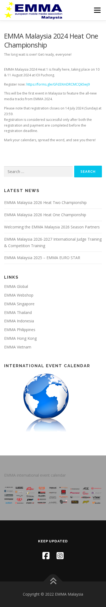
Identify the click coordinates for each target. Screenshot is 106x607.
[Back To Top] (53, 581)
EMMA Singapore (19, 303)
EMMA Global (16, 286)
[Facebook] (45, 555)
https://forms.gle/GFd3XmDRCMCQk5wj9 (58, 84)
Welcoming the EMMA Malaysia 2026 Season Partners (52, 226)
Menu (96, 10)
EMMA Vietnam (17, 347)
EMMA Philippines (19, 329)
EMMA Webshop (18, 295)
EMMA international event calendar (35, 475)
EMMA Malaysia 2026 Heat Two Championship (45, 202)
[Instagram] (60, 555)
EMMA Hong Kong (20, 338)
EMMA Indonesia (19, 320)
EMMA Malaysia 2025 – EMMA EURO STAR (42, 257)
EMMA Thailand (18, 312)
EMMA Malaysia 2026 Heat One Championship (45, 214)
